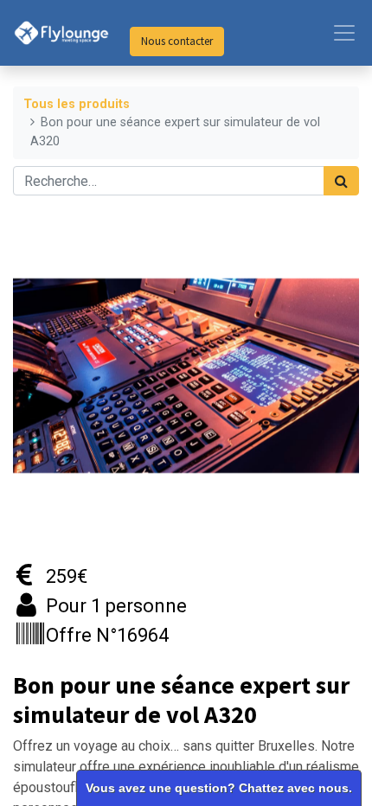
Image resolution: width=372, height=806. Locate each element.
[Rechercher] (341, 180)
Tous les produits (76, 104)
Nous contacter (177, 41)
